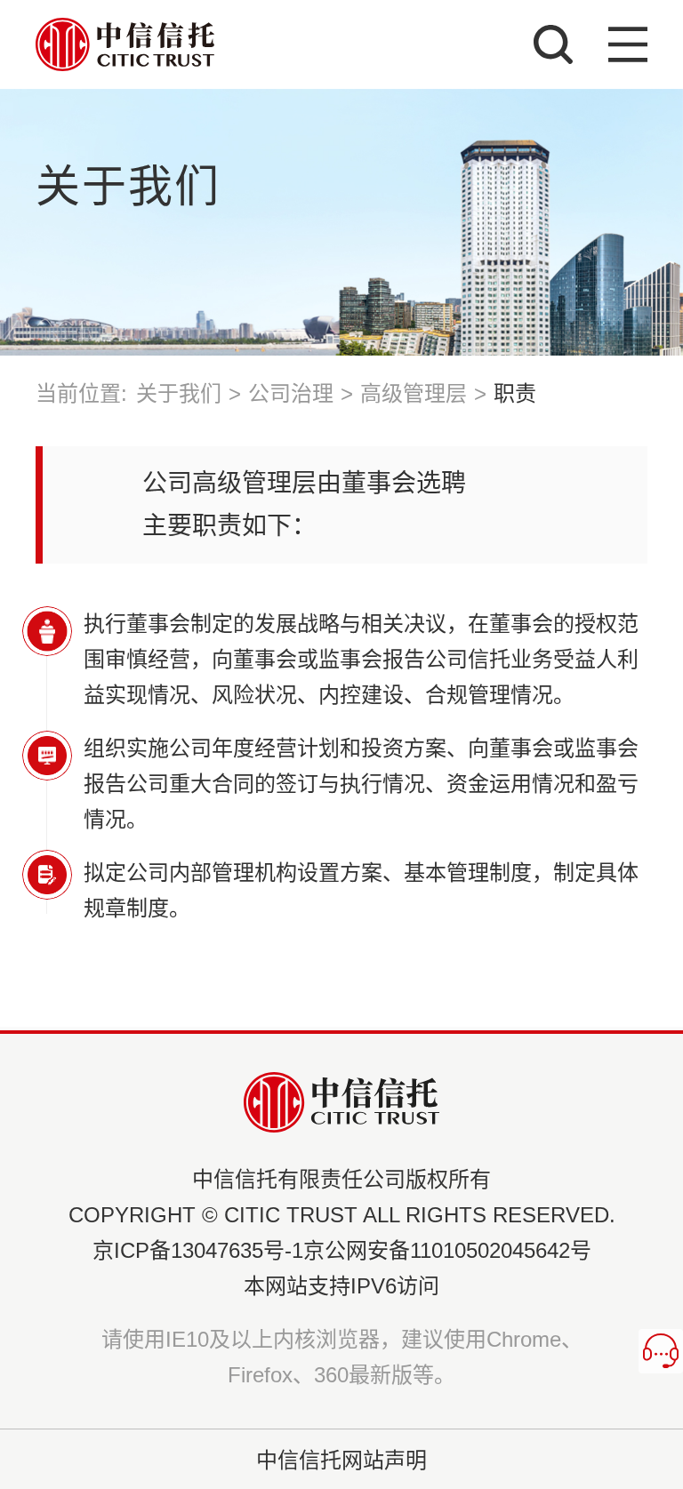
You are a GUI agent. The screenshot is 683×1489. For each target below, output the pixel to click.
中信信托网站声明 (341, 1460)
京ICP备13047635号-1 (197, 1250)
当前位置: (81, 393)
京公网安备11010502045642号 (447, 1250)
